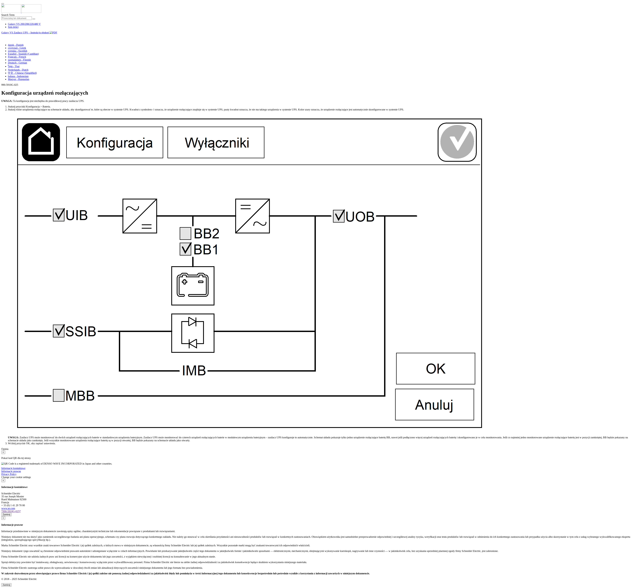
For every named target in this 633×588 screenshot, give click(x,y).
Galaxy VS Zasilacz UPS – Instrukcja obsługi (25, 32)
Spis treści (13, 27)
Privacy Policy (8, 474)
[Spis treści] (2, 36)
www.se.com (8, 508)
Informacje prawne (11, 471)
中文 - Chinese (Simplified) (22, 73)
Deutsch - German (17, 62)
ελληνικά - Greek (17, 47)
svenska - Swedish (17, 50)
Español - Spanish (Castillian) (23, 53)
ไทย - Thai (13, 66)
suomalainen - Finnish (19, 59)
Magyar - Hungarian (18, 79)
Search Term (8, 15)
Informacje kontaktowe (13, 468)
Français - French (17, 56)
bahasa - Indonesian (18, 76)
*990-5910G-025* (11, 511)
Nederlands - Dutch (18, 69)
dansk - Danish (16, 45)
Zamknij (6, 514)
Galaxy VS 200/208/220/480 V (24, 24)
